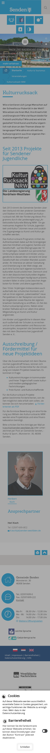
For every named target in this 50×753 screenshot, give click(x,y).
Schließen (25, 746)
